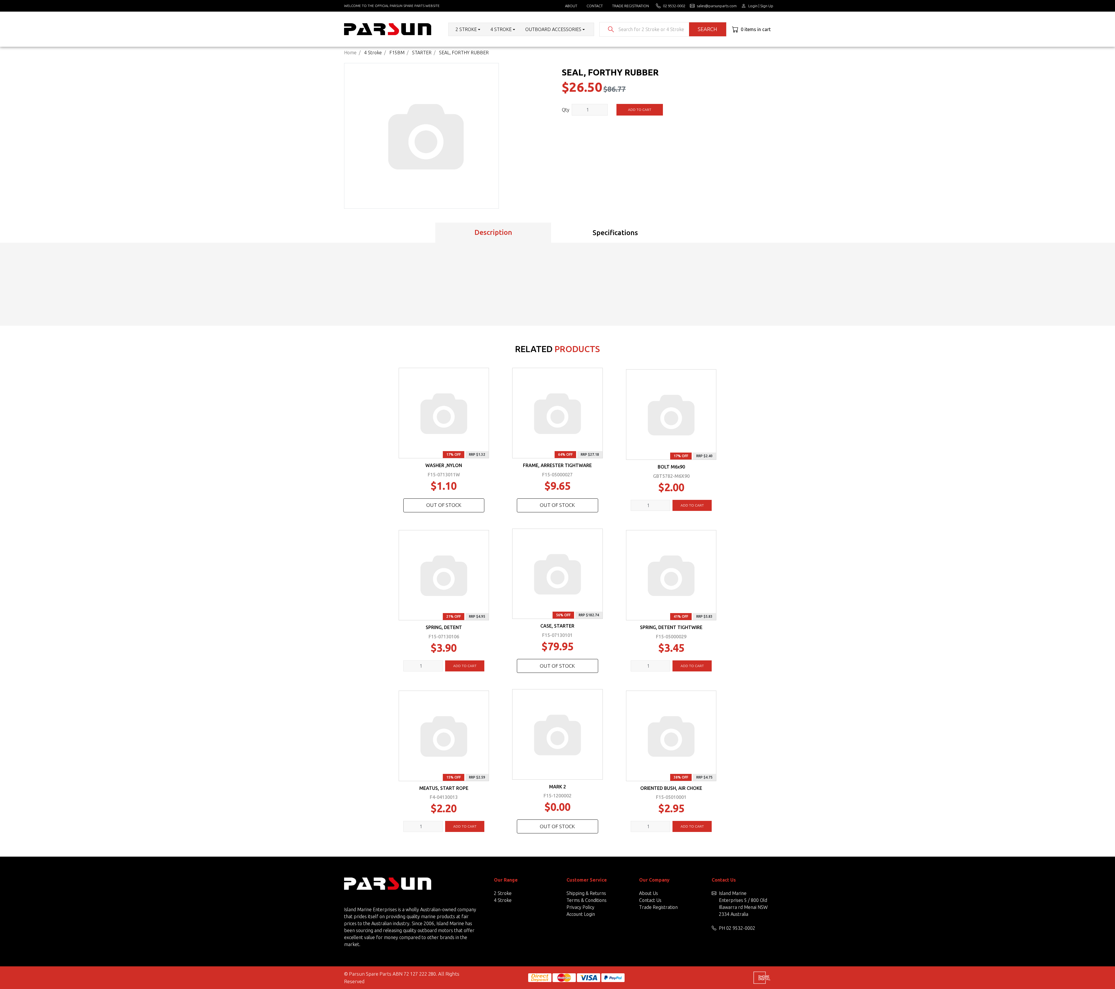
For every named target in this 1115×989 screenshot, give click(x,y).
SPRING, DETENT (444, 627)
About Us (648, 893)
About (571, 6)
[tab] (493, 233)
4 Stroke (503, 900)
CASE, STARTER (557, 625)
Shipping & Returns (586, 893)
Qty (565, 109)
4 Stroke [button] (501, 29)
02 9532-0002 (740, 928)
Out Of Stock (443, 505)
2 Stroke (503, 893)
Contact (595, 6)
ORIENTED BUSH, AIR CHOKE (671, 788)
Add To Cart (692, 505)
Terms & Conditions (587, 900)
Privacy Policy (580, 907)
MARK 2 (557, 786)
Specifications (615, 233)
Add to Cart (639, 109)
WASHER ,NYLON (443, 465)
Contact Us (650, 900)
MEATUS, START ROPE (443, 788)
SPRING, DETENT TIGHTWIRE (671, 627)
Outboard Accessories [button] (553, 29)
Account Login (581, 914)
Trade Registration (630, 6)
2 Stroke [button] (466, 29)
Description (493, 232)
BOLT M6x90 (671, 466)
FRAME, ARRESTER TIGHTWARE (557, 465)
